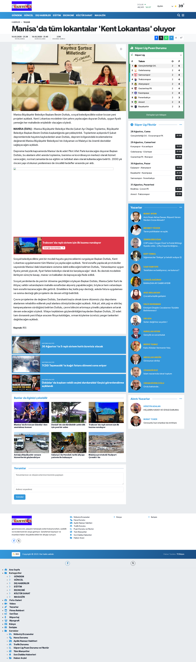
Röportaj (14, 617)
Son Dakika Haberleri (83, 535)
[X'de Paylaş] (161, 38)
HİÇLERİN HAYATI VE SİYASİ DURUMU (161, 410)
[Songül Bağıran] (136, 281)
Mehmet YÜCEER (151, 228)
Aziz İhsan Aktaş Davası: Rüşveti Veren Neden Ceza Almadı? (162, 218)
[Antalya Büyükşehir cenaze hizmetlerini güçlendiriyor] (31, 442)
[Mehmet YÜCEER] (136, 230)
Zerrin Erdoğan (152, 240)
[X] (19, 541)
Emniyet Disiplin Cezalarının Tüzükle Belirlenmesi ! (161, 309)
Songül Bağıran (152, 280)
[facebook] (67, 563)
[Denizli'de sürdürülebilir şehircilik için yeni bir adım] (68, 412)
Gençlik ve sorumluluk (154, 335)
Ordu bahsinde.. (151, 387)
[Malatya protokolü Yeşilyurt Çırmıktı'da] (106, 442)
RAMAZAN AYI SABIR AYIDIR (156, 283)
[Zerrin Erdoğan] (136, 243)
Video (12, 604)
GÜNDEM (17, 15)
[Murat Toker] (136, 421)
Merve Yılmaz (150, 344)
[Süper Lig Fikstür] (180, 125)
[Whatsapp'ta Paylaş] (166, 38)
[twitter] (133, 563)
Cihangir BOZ (150, 370)
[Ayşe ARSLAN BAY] (136, 294)
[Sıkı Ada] (136, 320)
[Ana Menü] (182, 15)
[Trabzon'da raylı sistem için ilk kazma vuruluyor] (106, 412)
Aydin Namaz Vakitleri (83, 523)
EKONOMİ (68, 15)
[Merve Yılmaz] (136, 346)
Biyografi (14, 621)
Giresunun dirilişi (151, 361)
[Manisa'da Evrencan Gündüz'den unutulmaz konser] (31, 412)
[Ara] (179, 15)
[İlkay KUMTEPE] (136, 269)
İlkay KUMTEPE (150, 267)
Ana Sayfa (14, 570)
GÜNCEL (28, 15)
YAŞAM (26, 22)
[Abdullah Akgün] (136, 359)
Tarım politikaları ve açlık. (155, 231)
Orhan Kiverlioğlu (153, 383)
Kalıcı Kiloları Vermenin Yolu (156, 348)
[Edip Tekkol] (136, 256)
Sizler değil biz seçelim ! (155, 322)
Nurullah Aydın (151, 332)
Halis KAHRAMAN (152, 304)
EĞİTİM (57, 15)
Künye (119, 517)
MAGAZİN (100, 15)
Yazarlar (14, 607)
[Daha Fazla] (171, 38)
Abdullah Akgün (152, 357)
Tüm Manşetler (80, 532)
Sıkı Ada (147, 319)
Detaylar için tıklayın (156, 115)
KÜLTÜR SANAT (84, 15)
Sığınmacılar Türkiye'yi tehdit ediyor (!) (162, 257)
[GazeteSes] (22, 6)
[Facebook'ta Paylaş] (156, 38)
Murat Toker (150, 419)
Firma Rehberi (16, 610)
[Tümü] (180, 208)
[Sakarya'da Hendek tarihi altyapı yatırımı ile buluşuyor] (68, 442)
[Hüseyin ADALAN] (136, 408)
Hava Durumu (79, 520)
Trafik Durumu (80, 526)
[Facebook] (14, 541)
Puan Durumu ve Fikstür (84, 529)
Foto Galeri (15, 600)
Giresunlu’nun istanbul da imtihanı (160, 423)
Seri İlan (13, 614)
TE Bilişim (180, 554)
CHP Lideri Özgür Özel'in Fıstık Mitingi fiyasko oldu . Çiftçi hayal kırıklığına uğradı (162, 245)
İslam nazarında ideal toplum (157, 374)
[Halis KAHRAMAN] (136, 307)
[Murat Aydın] (136, 217)
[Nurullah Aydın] (136, 333)
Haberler (16, 22)
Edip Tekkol (149, 254)
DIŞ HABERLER (43, 15)
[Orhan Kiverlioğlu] (136, 385)
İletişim (154, 517)
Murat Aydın (150, 214)
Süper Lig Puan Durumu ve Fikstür (31, 648)
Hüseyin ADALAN (151, 406)
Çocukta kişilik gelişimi (154, 296)
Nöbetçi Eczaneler (82, 517)
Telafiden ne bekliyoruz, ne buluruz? (161, 270)
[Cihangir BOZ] (136, 372)
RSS (17, 554)
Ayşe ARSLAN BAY (151, 293)
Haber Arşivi (79, 538)
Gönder (20, 497)
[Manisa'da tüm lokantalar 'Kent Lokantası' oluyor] (69, 77)
